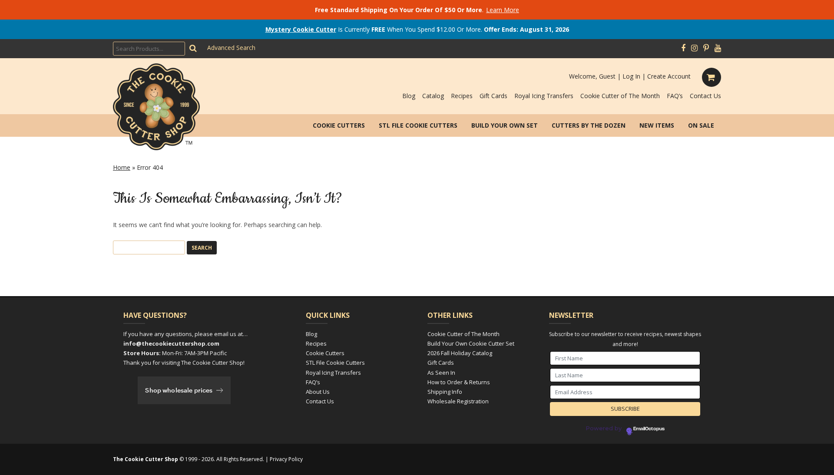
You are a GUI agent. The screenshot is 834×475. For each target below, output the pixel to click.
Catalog (433, 96)
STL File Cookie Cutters (418, 125)
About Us (318, 392)
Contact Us (705, 96)
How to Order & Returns (458, 382)
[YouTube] (718, 48)
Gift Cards (493, 96)
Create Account (669, 76)
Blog (408, 96)
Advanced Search (231, 47)
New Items (656, 125)
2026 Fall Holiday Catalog (459, 353)
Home (121, 167)
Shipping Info (444, 392)
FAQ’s (675, 96)
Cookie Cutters (339, 125)
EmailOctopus (649, 429)
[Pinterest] (706, 48)
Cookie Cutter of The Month (620, 96)
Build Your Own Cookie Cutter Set (470, 343)
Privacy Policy (286, 459)
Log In (631, 76)
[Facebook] (683, 48)
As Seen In (441, 372)
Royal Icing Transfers (543, 96)
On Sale (701, 125)
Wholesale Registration (458, 401)
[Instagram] (694, 48)
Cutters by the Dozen (589, 125)
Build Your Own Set (504, 125)
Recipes (462, 96)
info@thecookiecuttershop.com (171, 343)
